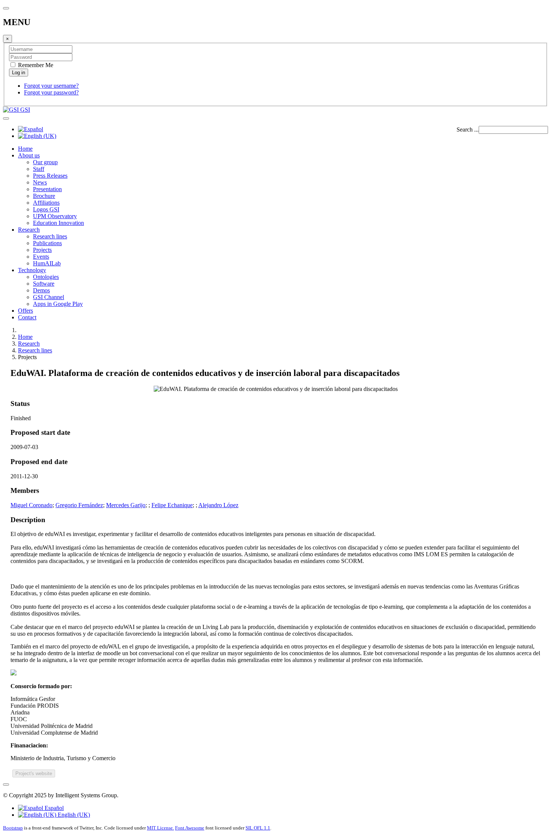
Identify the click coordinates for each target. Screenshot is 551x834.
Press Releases (50, 175)
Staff (38, 169)
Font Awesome (189, 828)
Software (43, 283)
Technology (32, 270)
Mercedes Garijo (125, 505)
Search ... (468, 129)
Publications (47, 243)
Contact (27, 317)
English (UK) (73, 815)
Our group (45, 162)
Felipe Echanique (172, 505)
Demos (41, 290)
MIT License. (160, 828)
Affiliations (46, 202)
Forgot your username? (51, 85)
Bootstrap (13, 828)
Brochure (44, 196)
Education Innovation (58, 223)
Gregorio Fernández (79, 505)
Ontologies (46, 277)
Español (53, 808)
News (40, 182)
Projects (42, 250)
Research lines (50, 236)
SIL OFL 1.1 (258, 828)
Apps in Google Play (58, 304)
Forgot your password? (51, 92)
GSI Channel (48, 297)
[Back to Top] (6, 784)
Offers (25, 310)
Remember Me (34, 65)
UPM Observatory (55, 216)
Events (41, 256)
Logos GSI (46, 209)
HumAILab (47, 263)
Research (29, 229)
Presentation (47, 189)
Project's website (33, 773)
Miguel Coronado (31, 505)
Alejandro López (218, 505)
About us (29, 155)
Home (25, 148)
